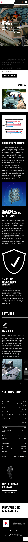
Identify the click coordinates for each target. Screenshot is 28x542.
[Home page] (4, 2)
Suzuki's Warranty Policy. (7, 71)
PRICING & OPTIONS (8, 75)
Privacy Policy (20, 535)
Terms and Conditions (9, 535)
